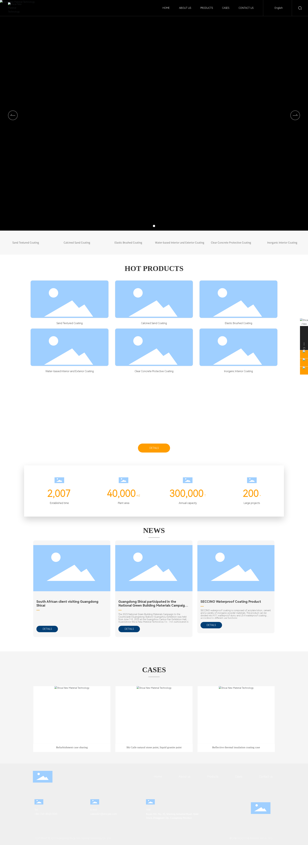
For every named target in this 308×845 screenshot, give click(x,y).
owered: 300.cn (259, 838)
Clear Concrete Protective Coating (154, 371)
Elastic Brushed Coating (238, 323)
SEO (271, 838)
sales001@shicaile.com (103, 814)
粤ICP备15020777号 (238, 838)
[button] (295, 115)
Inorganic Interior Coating (238, 371)
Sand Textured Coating (69, 323)
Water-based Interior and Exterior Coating (69, 371)
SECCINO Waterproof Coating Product (231, 602)
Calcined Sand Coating (154, 323)
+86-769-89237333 (45, 814)
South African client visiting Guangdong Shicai (67, 603)
